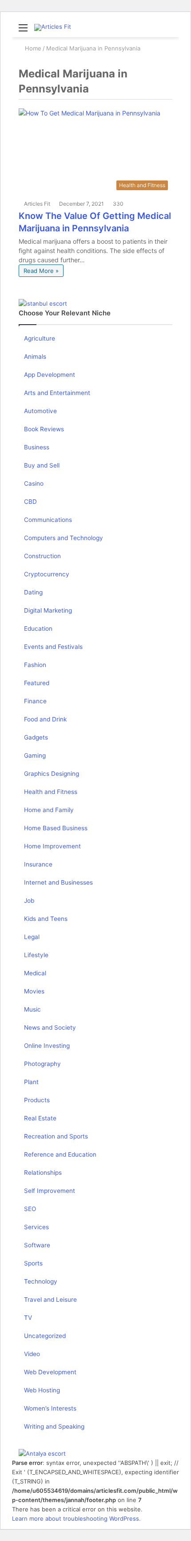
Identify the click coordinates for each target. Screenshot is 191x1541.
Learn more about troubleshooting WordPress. (76, 1518)
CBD (30, 501)
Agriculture (39, 338)
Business (36, 447)
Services (36, 1226)
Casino (34, 483)
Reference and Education (60, 1154)
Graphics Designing (51, 773)
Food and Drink (45, 719)
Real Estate (40, 1118)
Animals (35, 356)
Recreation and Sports (56, 1136)
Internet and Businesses (58, 882)
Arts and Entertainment (57, 392)
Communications (48, 519)
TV (28, 1317)
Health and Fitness (50, 791)
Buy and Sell (42, 465)
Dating (33, 592)
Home (32, 48)
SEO (30, 1208)
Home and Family (49, 809)
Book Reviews (44, 429)
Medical (35, 973)
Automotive (40, 410)
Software (37, 1245)
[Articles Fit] (52, 27)
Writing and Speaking (54, 1426)
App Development (49, 374)
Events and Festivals (53, 646)
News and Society (50, 1027)
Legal (32, 936)
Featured (36, 682)
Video (32, 1353)
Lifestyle (36, 954)
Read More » (41, 270)
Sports (33, 1263)
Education (38, 628)
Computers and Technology (63, 537)
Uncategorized (45, 1335)
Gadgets (36, 737)
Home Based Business (56, 828)
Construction (42, 556)
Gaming (35, 755)
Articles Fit (37, 203)
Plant (31, 1081)
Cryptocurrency (46, 574)
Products (37, 1100)
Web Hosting (42, 1390)
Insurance (38, 864)
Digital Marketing (48, 610)
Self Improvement (49, 1190)
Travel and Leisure (50, 1299)
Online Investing (47, 1045)
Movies (34, 991)
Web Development (50, 1372)
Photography (42, 1063)
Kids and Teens (46, 918)
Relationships (43, 1172)
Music (32, 1009)
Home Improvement (52, 846)
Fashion (35, 664)
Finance (35, 701)
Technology (40, 1281)
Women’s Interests (50, 1408)
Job (29, 900)
